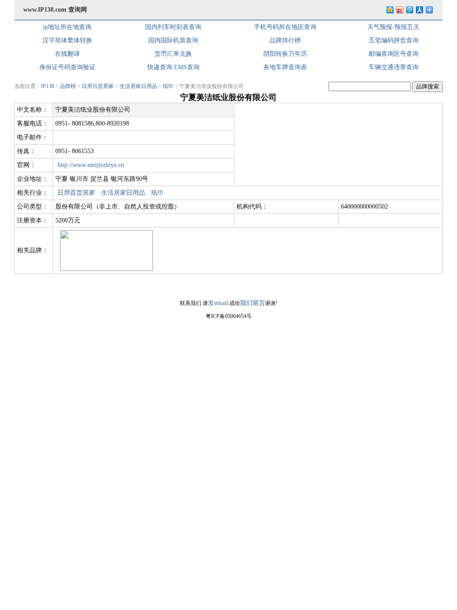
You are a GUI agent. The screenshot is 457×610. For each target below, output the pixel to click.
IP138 (47, 86)
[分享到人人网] (419, 9)
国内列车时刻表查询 (173, 27)
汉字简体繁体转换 (67, 40)
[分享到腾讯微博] (409, 9)
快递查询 (159, 67)
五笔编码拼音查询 (394, 40)
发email (218, 303)
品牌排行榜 (285, 40)
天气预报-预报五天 (393, 27)
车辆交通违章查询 (394, 67)
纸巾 (168, 86)
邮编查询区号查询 (394, 53)
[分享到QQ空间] (390, 9)
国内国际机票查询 (173, 40)
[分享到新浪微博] (399, 9)
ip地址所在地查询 (67, 27)
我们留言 (252, 303)
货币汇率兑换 (173, 53)
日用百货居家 (98, 86)
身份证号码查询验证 (67, 67)
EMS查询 (186, 67)
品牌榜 (68, 86)
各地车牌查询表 (285, 67)
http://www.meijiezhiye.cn (91, 165)
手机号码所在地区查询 (285, 27)
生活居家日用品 (138, 86)
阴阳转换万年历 (285, 53)
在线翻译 (67, 53)
